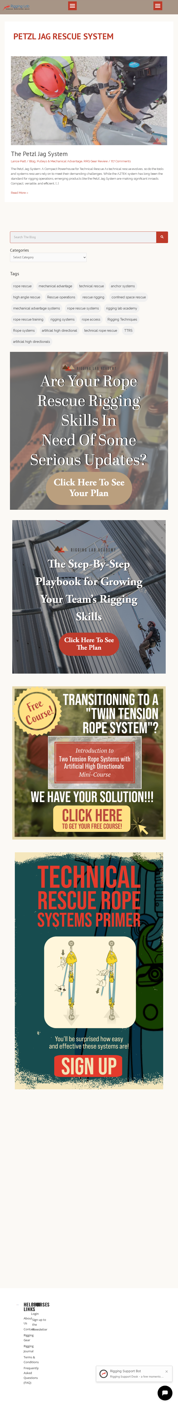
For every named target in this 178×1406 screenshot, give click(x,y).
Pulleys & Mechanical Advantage (59, 161)
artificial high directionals (31, 342)
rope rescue (22, 286)
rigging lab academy (121, 308)
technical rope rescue (100, 330)
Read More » (19, 192)
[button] (72, 5)
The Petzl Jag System (39, 154)
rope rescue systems (83, 308)
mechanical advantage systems (36, 308)
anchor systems (123, 286)
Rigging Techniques (122, 319)
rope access (91, 319)
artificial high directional (59, 330)
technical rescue (91, 286)
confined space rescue (128, 297)
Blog (32, 161)
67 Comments (121, 161)
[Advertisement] (89, 1146)
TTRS (128, 330)
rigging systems (63, 319)
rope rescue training (28, 319)
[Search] (162, 237)
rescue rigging (93, 297)
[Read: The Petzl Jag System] (89, 100)
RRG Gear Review (96, 161)
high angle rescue (26, 297)
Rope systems (24, 330)
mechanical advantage (55, 286)
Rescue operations (61, 297)
